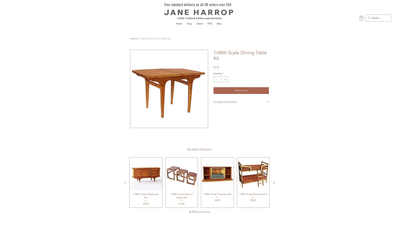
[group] (199, 182)
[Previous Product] (125, 182)
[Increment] (225, 79)
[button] (361, 18)
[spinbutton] (221, 79)
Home (133, 38)
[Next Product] (274, 182)
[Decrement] (216, 79)
